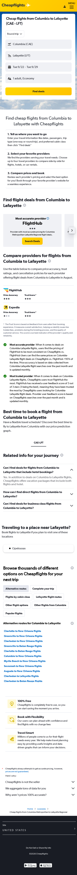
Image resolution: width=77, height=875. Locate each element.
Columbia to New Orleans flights (22, 656)
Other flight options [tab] (17, 605)
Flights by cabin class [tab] (18, 596)
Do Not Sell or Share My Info (38, 848)
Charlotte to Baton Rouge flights (22, 651)
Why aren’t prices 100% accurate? (26, 795)
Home (30, 809)
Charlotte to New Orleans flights (22, 631)
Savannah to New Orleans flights (23, 666)
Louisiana (41, 809)
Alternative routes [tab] (16, 588)
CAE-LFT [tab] (38, 442)
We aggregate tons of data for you (25, 788)
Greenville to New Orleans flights (23, 636)
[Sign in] (64, 6)
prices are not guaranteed (16, 771)
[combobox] (14, 33)
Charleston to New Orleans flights (23, 641)
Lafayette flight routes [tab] (49, 596)
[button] (38, 44)
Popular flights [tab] (14, 613)
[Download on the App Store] (45, 865)
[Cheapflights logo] (13, 5)
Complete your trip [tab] (43, 588)
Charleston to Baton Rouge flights (23, 681)
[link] (32, 241)
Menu (71, 3)
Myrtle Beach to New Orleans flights (24, 661)
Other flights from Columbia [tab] (50, 605)
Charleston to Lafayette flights (21, 676)
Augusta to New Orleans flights (22, 671)
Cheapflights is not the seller (22, 782)
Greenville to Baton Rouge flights (23, 646)
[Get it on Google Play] (30, 865)
